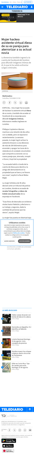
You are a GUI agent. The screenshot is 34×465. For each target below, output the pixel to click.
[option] (17, 82)
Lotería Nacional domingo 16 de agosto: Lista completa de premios (21, 341)
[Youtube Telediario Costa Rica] (30, 430)
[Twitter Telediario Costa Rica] (14, 430)
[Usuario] (32, 7)
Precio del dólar (21, 2)
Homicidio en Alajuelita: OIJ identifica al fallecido (21, 328)
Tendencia (17, 11)
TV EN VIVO (28, 2)
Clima (14, 2)
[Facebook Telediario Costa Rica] (9, 430)
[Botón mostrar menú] (2, 7)
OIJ (11, 2)
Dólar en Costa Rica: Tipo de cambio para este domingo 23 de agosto (21, 365)
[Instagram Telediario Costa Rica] (19, 430)
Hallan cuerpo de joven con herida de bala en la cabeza (21, 316)
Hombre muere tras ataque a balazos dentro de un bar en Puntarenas (21, 353)
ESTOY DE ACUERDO (24, 241)
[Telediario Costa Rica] (17, 6)
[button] (4, 102)
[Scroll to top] (30, 409)
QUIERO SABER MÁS (9, 241)
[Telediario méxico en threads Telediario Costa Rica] (25, 430)
